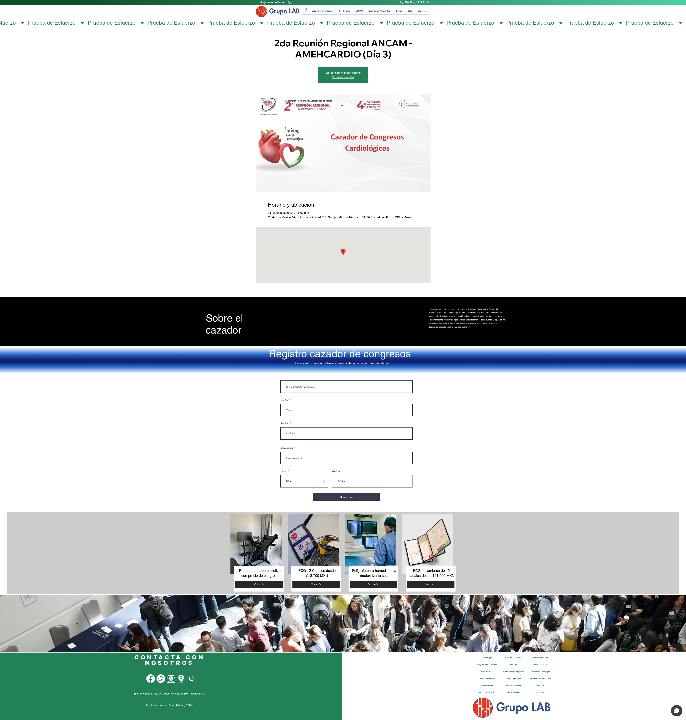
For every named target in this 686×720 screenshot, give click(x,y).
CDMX (189, 705)
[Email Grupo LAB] (171, 678)
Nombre (284, 400)
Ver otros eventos (343, 77)
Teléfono (336, 471)
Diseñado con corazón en (165, 705)
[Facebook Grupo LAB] (150, 678)
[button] (307, 9)
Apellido (284, 423)
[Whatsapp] (160, 678)
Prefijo (283, 471)
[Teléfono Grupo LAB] (191, 678)
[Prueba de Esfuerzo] (343, 23)
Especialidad (287, 447)
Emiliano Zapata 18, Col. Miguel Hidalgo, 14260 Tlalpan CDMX (169, 693)
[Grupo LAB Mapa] (181, 678)
